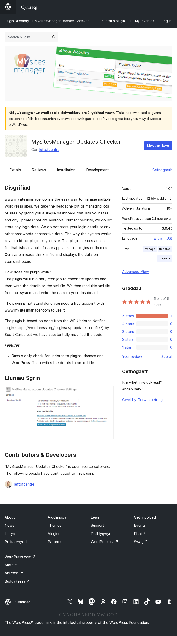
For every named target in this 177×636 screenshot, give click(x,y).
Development (97, 170)
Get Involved (145, 517)
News (9, 525)
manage (150, 249)
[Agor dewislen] (169, 7)
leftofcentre (49, 149)
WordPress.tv (104, 541)
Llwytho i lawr (158, 145)
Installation (66, 170)
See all (166, 356)
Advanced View (135, 271)
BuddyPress (17, 581)
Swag (141, 541)
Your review (132, 356)
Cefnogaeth (162, 170)
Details (15, 170)
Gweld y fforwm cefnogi (142, 399)
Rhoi (140, 533)
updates (165, 249)
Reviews (39, 170)
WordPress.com (20, 557)
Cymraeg (22, 602)
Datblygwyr (100, 533)
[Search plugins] (53, 37)
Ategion (54, 533)
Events (140, 525)
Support (97, 525)
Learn (95, 517)
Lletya (10, 533)
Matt (11, 565)
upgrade (165, 258)
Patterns (55, 541)
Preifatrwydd (16, 541)
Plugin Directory (17, 21)
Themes (54, 525)
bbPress (14, 573)
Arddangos (57, 517)
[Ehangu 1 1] (107, 392)
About (10, 517)
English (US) (163, 238)
